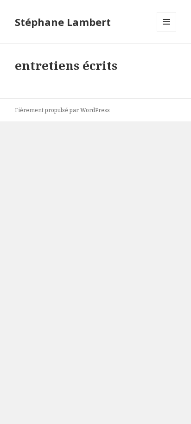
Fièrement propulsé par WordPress (62, 110)
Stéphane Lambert (63, 22)
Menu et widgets (166, 31)
